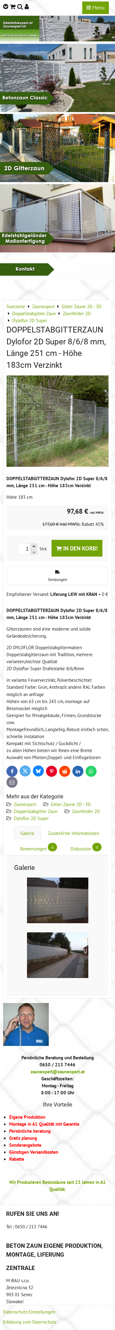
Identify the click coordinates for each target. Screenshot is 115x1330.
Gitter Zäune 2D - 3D (71, 804)
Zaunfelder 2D (86, 811)
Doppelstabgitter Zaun (35, 811)
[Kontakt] (57, 278)
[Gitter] (57, 180)
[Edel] (57, 251)
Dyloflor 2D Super (31, 818)
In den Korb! (80, 548)
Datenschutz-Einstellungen (29, 1312)
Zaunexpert (25, 804)
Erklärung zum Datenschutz (29, 1322)
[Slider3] (57, 40)
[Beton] (57, 110)
